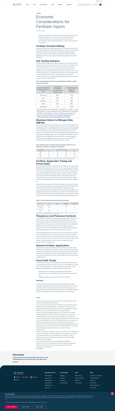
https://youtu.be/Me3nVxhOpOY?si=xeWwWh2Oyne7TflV (55, 310)
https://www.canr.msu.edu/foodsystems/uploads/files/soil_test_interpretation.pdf (56, 304)
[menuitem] (28, 4)
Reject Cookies (39, 406)
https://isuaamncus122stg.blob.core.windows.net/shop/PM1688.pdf (53, 341)
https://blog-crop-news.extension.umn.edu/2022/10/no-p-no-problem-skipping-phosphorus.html (57, 327)
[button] (15, 373)
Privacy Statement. (43, 402)
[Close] (112, 393)
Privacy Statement (78, 397)
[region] (57, 401)
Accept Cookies (11, 406)
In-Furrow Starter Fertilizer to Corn (44, 255)
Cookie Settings (25, 406)
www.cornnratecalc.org (59, 138)
